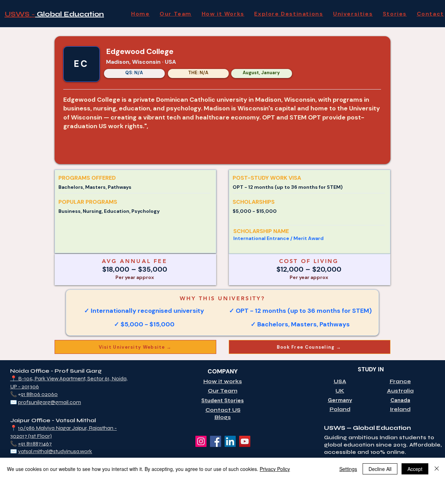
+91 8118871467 (35, 443)
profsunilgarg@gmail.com (49, 402)
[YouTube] (244, 441)
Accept (414, 468)
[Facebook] (215, 441)
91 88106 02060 (39, 394)
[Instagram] (201, 441)
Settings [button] (348, 468)
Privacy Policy (275, 468)
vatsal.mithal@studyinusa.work (55, 451)
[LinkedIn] (230, 441)
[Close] (436, 468)
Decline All (380, 468)
